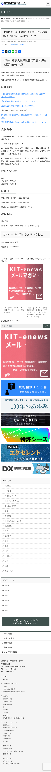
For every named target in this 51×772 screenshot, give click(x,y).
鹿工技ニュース (7, 725)
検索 (46, 326)
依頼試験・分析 (7, 701)
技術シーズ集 (7, 733)
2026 (7, 585)
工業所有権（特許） (9, 730)
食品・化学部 (10, 638)
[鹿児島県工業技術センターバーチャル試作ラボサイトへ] (25, 419)
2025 (7, 590)
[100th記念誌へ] (25, 405)
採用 (17, 44)
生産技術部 (8, 643)
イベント (8, 491)
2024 (7, 595)
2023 (7, 600)
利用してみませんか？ (13, 521)
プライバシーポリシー (9, 761)
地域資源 (12, 44)
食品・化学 (9, 571)
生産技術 (21, 44)
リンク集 (5, 741)
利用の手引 (6, 715)
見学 (6, 561)
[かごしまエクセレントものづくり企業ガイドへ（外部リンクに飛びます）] (25, 453)
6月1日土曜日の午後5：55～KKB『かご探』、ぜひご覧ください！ (14, 310)
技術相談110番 (7, 748)
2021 (7, 610)
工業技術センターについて (11, 683)
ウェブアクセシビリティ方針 (11, 763)
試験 (6, 566)
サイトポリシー (7, 758)
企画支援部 (8, 634)
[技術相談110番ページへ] (25, 354)
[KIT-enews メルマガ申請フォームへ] (25, 282)
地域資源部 (8, 647)
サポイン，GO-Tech (12, 501)
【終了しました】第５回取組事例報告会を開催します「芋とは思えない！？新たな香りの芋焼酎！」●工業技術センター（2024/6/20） (37, 312)
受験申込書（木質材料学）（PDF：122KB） (18, 106)
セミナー (8, 511)
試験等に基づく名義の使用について (13, 718)
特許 (6, 551)
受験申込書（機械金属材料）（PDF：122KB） (18, 101)
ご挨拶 (5, 686)
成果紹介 (8, 536)
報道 (6, 531)
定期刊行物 (6, 736)
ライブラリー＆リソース (10, 722)
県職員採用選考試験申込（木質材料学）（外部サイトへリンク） (25, 122)
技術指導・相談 (7, 699)
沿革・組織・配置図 (9, 689)
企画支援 (8, 516)
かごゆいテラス (10, 496)
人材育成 (5, 712)
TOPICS (8, 486)
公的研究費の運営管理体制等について (14, 691)
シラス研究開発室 (10, 652)
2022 (7, 605)
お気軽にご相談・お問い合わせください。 (25, 621)
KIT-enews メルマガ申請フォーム (13, 751)
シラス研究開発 (10, 506)
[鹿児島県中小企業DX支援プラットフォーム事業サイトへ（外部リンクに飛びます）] (25, 468)
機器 (6, 546)
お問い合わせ (7, 745)
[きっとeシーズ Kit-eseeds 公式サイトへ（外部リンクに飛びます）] (25, 435)
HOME (5, 676)
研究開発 (5, 709)
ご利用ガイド (7, 696)
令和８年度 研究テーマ (10, 727)
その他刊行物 (7, 738)
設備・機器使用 (7, 704)
